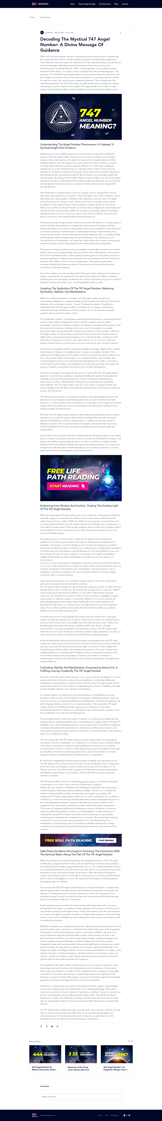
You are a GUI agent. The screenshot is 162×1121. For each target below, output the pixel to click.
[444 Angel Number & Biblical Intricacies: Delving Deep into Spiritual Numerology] (45, 1054)
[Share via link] (57, 1026)
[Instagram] (124, 1115)
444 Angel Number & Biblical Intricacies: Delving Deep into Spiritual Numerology (44, 1068)
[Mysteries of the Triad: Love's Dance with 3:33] (81, 1054)
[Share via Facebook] (41, 1026)
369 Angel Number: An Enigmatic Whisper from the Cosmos (116, 1068)
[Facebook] (127, 1115)
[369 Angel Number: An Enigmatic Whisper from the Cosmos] (117, 1054)
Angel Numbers (45, 17)
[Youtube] (129, 1115)
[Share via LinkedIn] (52, 1026)
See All (130, 1041)
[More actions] (120, 32)
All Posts (32, 17)
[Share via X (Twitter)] (47, 1026)
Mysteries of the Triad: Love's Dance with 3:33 (78, 1068)
